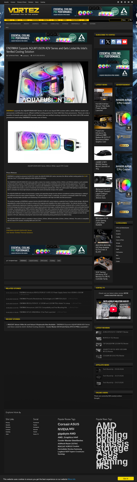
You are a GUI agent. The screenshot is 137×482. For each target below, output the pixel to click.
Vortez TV (36, 434)
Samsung (78, 449)
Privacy (8, 422)
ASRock (61, 444)
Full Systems (119, 252)
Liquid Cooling (33, 260)
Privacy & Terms (21, 2)
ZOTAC (74, 444)
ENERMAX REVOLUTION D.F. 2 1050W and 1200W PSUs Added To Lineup (45, 303)
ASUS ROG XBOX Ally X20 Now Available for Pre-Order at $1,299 (103, 248)
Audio (117, 249)
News (36, 2)
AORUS (69, 446)
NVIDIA (63, 429)
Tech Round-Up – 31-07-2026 (113, 375)
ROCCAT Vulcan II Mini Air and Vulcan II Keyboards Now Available (31, 324)
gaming (112, 461)
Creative (75, 446)
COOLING (44, 23)
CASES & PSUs (55, 23)
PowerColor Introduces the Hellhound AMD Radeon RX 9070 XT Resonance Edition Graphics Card (103, 136)
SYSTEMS (92, 23)
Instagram (36, 427)
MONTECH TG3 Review (111, 337)
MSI (71, 429)
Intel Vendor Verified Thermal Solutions (19, 232)
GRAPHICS (35, 23)
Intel (85, 176)
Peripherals (119, 246)
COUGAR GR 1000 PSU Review (113, 355)
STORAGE (65, 23)
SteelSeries (77, 440)
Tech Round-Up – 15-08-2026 (113, 369)
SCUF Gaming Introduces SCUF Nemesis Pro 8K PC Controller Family (103, 275)
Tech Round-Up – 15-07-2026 (113, 382)
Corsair (64, 424)
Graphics (118, 234)
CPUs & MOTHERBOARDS (13, 23)
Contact (13, 2)
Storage (118, 243)
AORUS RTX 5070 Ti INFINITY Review (115, 331)
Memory (118, 231)
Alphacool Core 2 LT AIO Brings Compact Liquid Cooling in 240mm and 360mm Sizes (103, 193)
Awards (6, 2)
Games (118, 258)
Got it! (125, 478)
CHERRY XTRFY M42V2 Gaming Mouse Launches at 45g (103, 165)
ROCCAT (61, 446)
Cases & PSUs (120, 240)
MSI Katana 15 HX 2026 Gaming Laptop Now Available (102, 221)
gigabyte (63, 433)
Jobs (7, 434)
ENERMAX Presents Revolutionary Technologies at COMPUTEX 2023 (43, 298)
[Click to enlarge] (48, 62)
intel (76, 437)
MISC (7, 27)
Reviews (30, 2)
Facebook (36, 422)
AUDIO (85, 23)
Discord (35, 429)
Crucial (78, 451)
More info (71, 479)
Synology (61, 454)
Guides (118, 261)
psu (82, 451)
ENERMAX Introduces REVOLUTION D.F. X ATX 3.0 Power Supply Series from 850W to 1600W (51, 292)
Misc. (117, 255)
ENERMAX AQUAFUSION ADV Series (19, 230)
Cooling (52, 260)
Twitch (35, 431)
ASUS (74, 424)
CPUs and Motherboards (122, 227)
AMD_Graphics (65, 437)
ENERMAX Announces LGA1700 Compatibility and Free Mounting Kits (43, 307)
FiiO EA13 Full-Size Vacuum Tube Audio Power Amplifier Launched (103, 107)
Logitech (61, 452)
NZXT (67, 451)
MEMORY (26, 23)
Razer (68, 444)
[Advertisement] (48, 272)
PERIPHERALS (75, 23)
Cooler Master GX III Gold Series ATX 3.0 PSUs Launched (67, 327)
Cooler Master (64, 440)
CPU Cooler (44, 260)
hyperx (72, 451)
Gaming (43, 2)
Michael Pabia (14, 55)
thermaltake (62, 449)
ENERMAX (10, 111)
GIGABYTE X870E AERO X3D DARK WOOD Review (115, 350)
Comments (25, 56)
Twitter (35, 425)
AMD (73, 433)
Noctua (71, 449)
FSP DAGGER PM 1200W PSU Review (115, 343)
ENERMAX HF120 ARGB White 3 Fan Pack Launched (37, 312)
